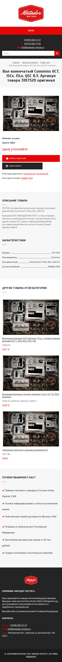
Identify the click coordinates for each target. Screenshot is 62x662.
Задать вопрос (15, 166)
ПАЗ (30, 178)
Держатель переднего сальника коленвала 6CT (25, 450)
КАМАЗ (24, 178)
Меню (31, 30)
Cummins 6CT (29, 174)
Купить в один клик (17, 158)
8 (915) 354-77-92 (32, 44)
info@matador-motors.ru (32, 47)
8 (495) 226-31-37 (32, 40)
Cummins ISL (42, 174)
